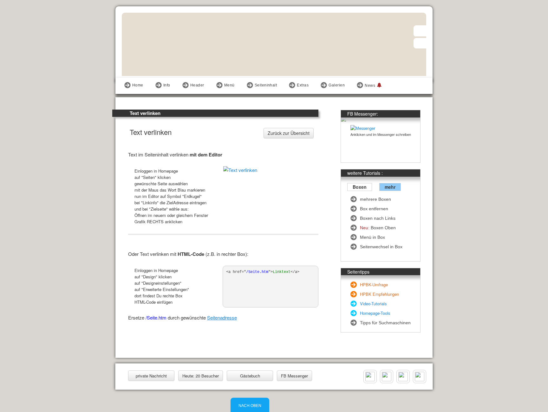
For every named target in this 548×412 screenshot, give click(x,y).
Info (166, 85)
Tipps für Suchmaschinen (385, 322)
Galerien (337, 85)
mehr (390, 187)
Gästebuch (250, 376)
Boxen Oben (378, 227)
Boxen (360, 187)
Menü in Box (372, 237)
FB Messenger (294, 376)
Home (137, 85)
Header (197, 85)
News (370, 85)
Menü (229, 85)
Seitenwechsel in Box (381, 246)
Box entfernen (374, 208)
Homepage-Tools (375, 313)
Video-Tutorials (373, 304)
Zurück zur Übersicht (289, 133)
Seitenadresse (222, 317)
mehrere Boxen (375, 199)
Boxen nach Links (377, 218)
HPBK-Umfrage (374, 285)
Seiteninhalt (266, 85)
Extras (303, 85)
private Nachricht (151, 376)
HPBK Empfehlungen (379, 294)
